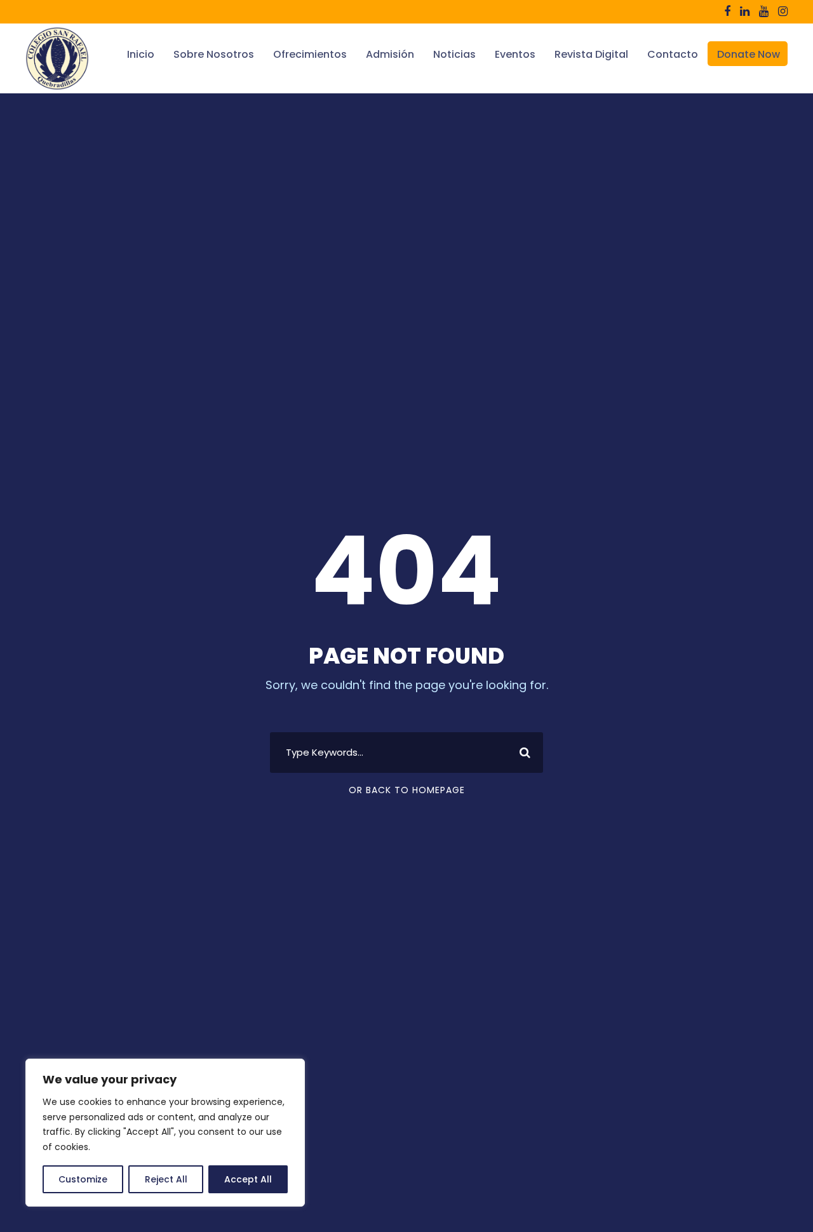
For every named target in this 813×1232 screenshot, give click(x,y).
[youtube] (764, 11)
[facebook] (727, 11)
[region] (165, 1133)
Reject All (166, 1179)
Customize (82, 1179)
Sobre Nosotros (213, 54)
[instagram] (783, 11)
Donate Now (748, 54)
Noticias (454, 54)
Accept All (248, 1179)
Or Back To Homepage (407, 790)
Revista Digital (591, 54)
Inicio (140, 54)
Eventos (515, 54)
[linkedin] (744, 11)
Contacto (672, 54)
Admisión (390, 54)
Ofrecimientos (310, 54)
